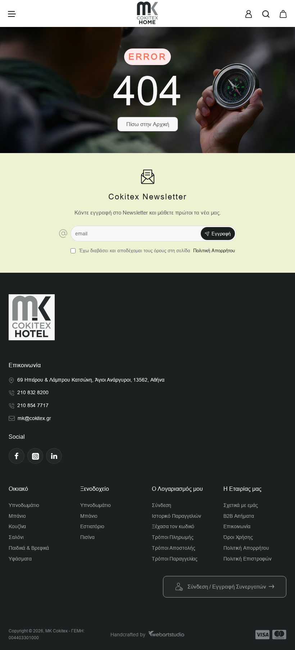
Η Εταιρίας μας (242, 489)
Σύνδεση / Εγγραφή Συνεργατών (226, 587)
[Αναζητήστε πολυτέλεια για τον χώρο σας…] (265, 13)
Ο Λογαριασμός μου (177, 489)
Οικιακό (18, 489)
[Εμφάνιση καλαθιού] (283, 13)
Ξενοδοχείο (94, 489)
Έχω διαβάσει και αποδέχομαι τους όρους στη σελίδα (156, 250)
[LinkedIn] (54, 456)
